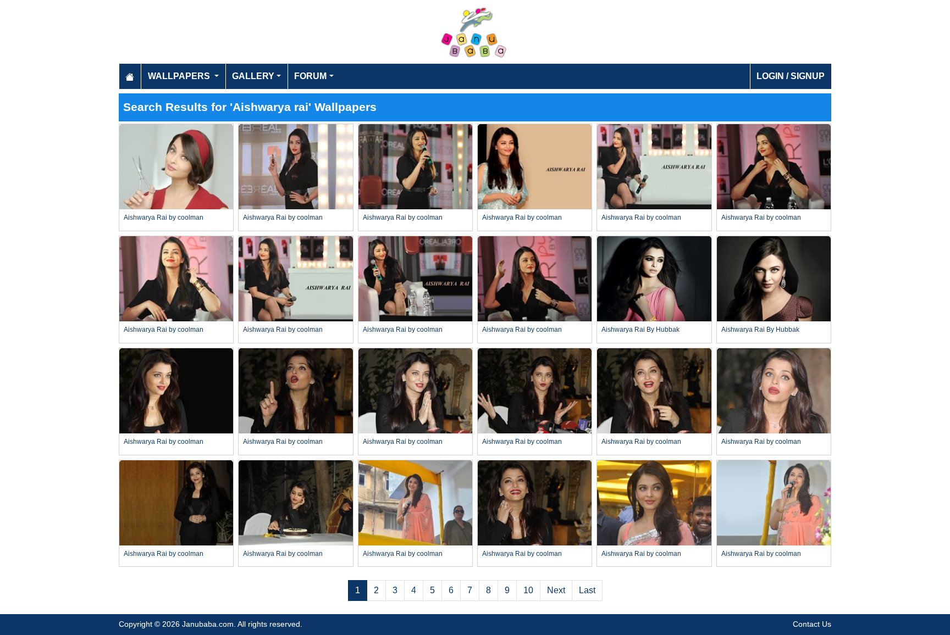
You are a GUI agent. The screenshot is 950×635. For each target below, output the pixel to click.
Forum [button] (310, 76)
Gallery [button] (253, 76)
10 (528, 590)
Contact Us (812, 624)
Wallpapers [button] (180, 76)
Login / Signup (790, 76)
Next (556, 590)
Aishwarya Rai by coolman (163, 217)
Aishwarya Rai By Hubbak (640, 329)
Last (587, 590)
